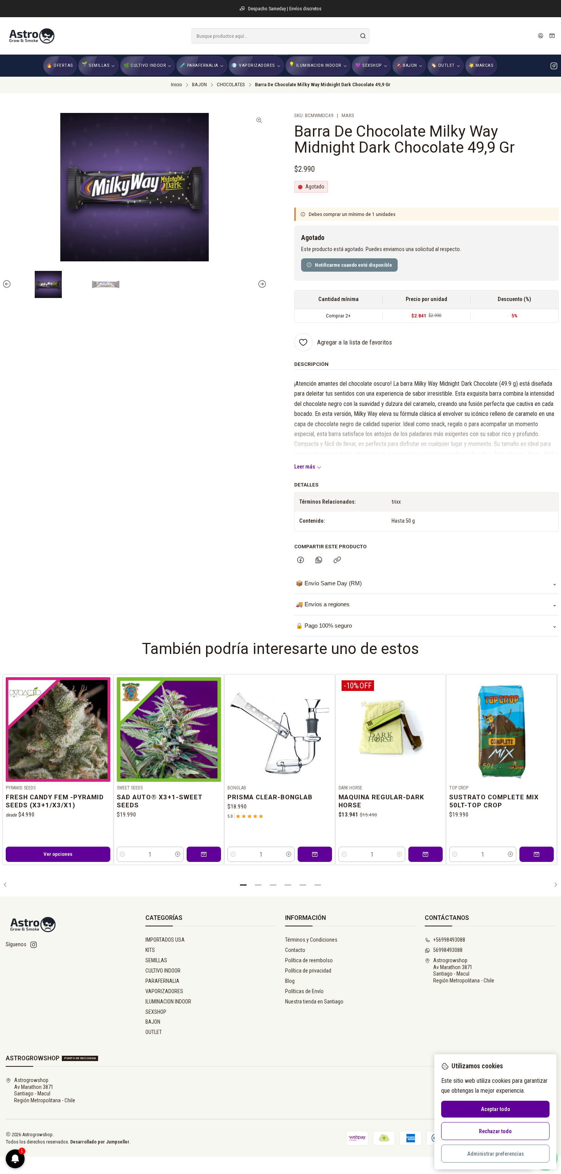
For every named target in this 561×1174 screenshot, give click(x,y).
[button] (243, 884)
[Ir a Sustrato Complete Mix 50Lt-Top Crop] (501, 729)
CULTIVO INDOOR (163, 971)
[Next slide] (261, 284)
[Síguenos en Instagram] (554, 65)
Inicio (176, 84)
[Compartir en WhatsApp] (319, 560)
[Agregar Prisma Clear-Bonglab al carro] (315, 854)
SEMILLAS (156, 960)
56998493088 (448, 950)
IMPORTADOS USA (165, 940)
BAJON (199, 84)
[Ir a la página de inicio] (31, 35)
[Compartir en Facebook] (300, 560)
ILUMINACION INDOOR (168, 1001)
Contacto (295, 950)
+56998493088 (449, 940)
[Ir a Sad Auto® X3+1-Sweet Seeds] (169, 729)
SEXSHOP (155, 1012)
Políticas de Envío (304, 991)
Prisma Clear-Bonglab (270, 797)
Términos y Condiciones (311, 940)
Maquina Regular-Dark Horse (381, 801)
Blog (290, 981)
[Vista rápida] (104, 728)
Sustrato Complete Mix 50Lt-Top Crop (494, 801)
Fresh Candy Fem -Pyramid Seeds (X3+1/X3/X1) (55, 801)
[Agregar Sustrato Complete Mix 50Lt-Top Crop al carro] (536, 854)
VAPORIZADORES (164, 991)
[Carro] (552, 36)
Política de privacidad (308, 971)
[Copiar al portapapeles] (337, 560)
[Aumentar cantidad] (177, 854)
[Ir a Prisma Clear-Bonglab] (279, 729)
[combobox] (280, 35)
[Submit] (362, 35)
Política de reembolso (309, 960)
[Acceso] (540, 36)
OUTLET (153, 1032)
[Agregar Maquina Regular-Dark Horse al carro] (425, 854)
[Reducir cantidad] (122, 854)
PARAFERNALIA (162, 981)
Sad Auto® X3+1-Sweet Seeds (160, 801)
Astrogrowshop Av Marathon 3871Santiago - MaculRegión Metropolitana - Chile (463, 970)
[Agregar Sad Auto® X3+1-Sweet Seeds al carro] (204, 854)
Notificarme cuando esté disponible (353, 265)
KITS (150, 950)
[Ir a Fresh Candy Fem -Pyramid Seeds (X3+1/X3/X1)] (58, 729)
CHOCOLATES (231, 84)
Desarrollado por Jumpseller (99, 1142)
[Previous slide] (8, 284)
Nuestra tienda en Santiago (314, 1001)
